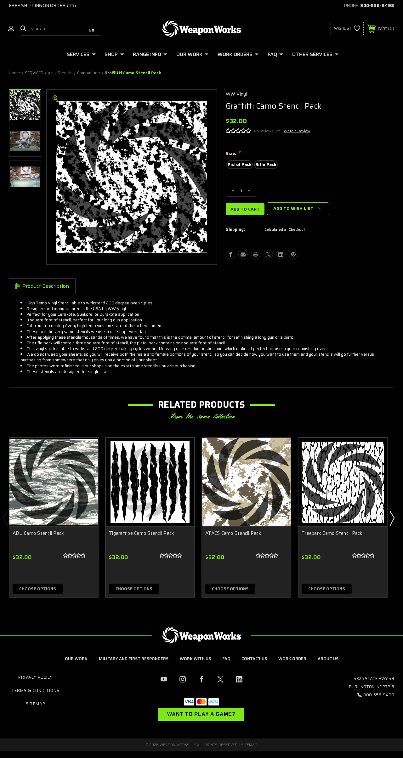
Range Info (147, 54)
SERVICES (78, 54)
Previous (5, 518)
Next (392, 518)
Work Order (292, 658)
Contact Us (254, 658)
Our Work (76, 658)
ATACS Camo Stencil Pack (233, 533)
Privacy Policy (35, 677)
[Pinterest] (293, 254)
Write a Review (297, 131)
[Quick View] (85, 450)
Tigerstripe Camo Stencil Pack (141, 533)
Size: (234, 153)
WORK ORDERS (235, 54)
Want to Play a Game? (201, 714)
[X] (268, 254)
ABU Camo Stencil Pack (38, 533)
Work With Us (195, 658)
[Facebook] (230, 254)
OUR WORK (189, 54)
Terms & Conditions (35, 690)
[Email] (243, 254)
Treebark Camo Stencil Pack (332, 533)
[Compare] (85, 480)
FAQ (272, 54)
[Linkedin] (281, 254)
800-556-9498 (377, 5)
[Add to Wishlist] (85, 465)
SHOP (111, 54)
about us (328, 658)
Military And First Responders (133, 658)
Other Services (312, 54)
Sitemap (35, 703)
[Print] (255, 254)
